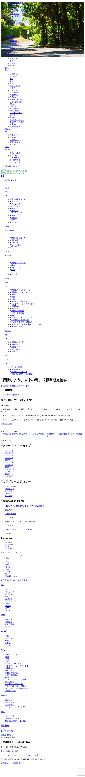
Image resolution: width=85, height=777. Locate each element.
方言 (11, 83)
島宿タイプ (14, 135)
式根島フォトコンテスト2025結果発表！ (21, 522)
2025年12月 (9, 467)
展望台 (12, 27)
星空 (11, 30)
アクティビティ (17, 213)
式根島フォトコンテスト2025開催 (18, 529)
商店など (13, 97)
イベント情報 (10, 486)
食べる (8, 567)
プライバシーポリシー (33, 755)
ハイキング (14, 16)
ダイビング (14, 14)
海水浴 (12, 11)
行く (7, 574)
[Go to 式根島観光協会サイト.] (2, 386)
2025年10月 (9, 472)
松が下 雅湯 (10, 624)
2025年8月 (9, 476)
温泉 (7, 565)
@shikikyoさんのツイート (11, 552)
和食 (11, 56)
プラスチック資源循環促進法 (16, 688)
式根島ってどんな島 (19, 292)
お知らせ (8, 493)
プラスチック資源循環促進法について (26, 324)
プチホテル (14, 140)
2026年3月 (9, 460)
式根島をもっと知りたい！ (22, 290)
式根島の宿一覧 (17, 342)
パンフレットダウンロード (22, 317)
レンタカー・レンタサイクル (22, 304)
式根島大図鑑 (10, 514)
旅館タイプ (14, 137)
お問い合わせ (7, 730)
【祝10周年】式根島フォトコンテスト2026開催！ (24, 506)
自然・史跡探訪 (16, 102)
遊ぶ (7, 562)
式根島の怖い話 (16, 99)
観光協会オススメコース (21, 199)
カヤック (13, 21)
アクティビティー (17, 23)
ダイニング (14, 59)
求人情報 (8, 496)
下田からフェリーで (19, 372)
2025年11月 (9, 469)
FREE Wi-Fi (14, 111)
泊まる (8, 571)
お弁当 (12, 63)
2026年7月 (9, 451)
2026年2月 (9, 462)
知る (7, 569)
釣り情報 (8, 491)
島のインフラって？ (19, 301)
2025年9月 (9, 474)
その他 (12, 65)
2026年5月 (9, 455)
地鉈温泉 (13, 41)
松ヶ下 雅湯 (14, 45)
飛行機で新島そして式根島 (22, 374)
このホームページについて (11, 755)
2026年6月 (9, 453)
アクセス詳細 (16, 367)
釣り (11, 18)
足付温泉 (13, 43)
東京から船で (15, 153)
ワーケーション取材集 (20, 320)
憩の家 (12, 48)
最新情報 (5, 725)
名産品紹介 (9, 489)
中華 (11, 61)
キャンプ (13, 25)
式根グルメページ (18, 263)
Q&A (12, 104)
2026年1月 (9, 465)
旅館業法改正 (15, 127)
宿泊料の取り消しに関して (22, 322)
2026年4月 (9, 458)
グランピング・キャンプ (15, 707)
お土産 (12, 32)
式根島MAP (14, 95)
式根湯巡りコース (18, 238)
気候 (11, 81)
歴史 (11, 79)
